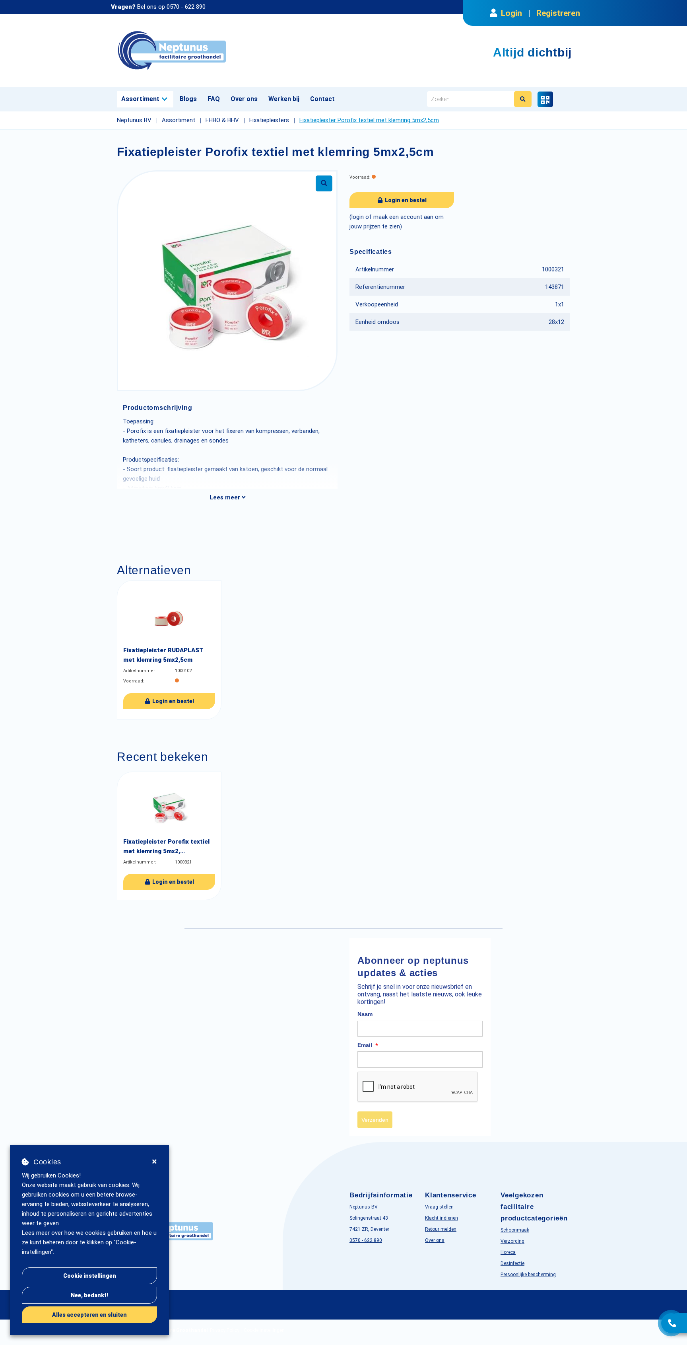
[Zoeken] (523, 99)
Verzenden (374, 1120)
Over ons (244, 99)
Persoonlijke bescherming (528, 1274)
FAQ (214, 99)
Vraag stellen (439, 1207)
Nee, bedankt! (89, 1295)
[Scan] (545, 99)
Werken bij (283, 99)
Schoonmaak (515, 1230)
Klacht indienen (441, 1218)
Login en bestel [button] (405, 200)
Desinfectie (512, 1263)
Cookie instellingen (89, 1276)
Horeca (508, 1252)
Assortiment (140, 99)
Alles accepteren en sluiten (89, 1315)
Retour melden (440, 1229)
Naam (365, 1014)
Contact (322, 99)
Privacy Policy (224, 1330)
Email (367, 1045)
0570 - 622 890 (186, 6)
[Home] (227, 50)
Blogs (188, 99)
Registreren (558, 13)
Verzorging (512, 1241)
